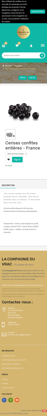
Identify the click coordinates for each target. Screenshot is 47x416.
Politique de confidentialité (12, 368)
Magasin (18, 66)
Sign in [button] (17, 159)
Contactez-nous (8, 388)
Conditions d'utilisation (11, 364)
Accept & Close (38, 12)
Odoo (44, 411)
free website (33, 411)
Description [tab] (8, 185)
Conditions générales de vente (14, 360)
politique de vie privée (10, 7)
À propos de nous (24, 264)
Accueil (8, 66)
